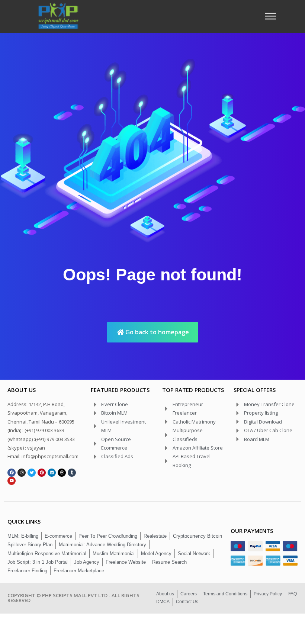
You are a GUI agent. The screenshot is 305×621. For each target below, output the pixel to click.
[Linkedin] (52, 473)
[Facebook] (11, 473)
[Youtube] (11, 481)
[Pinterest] (42, 473)
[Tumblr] (72, 473)
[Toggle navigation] (272, 16)
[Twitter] (32, 473)
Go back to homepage (156, 332)
